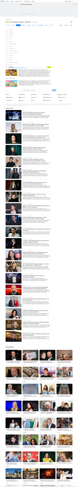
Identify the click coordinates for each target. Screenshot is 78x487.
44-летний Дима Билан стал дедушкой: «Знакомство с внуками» (36, 229)
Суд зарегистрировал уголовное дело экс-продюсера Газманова (34, 276)
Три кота (10, 36)
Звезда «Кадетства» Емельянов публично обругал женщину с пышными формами (36, 323)
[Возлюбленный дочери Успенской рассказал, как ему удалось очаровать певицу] (47, 392)
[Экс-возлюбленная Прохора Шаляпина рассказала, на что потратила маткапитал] (47, 459)
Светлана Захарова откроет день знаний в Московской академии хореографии (34, 113)
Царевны (10, 29)
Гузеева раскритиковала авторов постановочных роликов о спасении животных (35, 311)
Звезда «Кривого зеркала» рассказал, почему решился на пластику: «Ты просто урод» (34, 218)
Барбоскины (11, 32)
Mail (1, 486)
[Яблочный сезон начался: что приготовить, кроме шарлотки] (64, 442)
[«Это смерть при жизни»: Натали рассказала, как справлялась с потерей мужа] (64, 392)
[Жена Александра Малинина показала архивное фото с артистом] (47, 425)
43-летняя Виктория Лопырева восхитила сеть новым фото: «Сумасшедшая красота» (35, 183)
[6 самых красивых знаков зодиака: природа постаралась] (30, 476)
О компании (5, 486)
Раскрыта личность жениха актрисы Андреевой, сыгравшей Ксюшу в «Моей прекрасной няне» (35, 288)
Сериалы (66, 25)
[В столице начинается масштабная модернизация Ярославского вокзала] (13, 476)
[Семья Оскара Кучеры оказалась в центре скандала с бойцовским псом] (13, 358)
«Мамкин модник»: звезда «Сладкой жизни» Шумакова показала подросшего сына (34, 148)
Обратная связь (73, 486)
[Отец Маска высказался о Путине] (64, 459)
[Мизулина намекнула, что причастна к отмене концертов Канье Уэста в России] (13, 409)
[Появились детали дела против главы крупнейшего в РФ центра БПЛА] (64, 358)
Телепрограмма (8, 19)
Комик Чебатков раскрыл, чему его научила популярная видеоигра (34, 194)
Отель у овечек (12, 48)
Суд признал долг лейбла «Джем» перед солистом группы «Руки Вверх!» (36, 334)
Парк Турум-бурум (12, 43)
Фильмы (60, 25)
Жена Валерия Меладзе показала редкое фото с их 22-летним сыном (36, 299)
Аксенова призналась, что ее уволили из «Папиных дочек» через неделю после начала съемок (36, 136)
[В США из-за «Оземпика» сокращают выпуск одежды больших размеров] (30, 425)
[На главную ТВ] (3, 1)
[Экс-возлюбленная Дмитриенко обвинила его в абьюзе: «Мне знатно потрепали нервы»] (47, 375)
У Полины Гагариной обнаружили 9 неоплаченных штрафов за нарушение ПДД (36, 241)
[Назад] (74, 4)
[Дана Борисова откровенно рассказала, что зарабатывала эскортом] (64, 476)
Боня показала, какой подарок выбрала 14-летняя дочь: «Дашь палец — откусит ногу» (36, 264)
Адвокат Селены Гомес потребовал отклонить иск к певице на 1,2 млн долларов (36, 206)
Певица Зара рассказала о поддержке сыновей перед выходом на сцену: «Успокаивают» (35, 253)
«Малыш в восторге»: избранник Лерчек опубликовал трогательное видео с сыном (34, 160)
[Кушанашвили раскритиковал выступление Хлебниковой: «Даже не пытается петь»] (30, 409)
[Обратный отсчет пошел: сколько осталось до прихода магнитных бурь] (47, 476)
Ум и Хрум (11, 41)
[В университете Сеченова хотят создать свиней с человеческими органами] (30, 375)
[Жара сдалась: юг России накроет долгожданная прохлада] (64, 425)
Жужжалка (11, 34)
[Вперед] (76, 4)
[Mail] (1, 1)
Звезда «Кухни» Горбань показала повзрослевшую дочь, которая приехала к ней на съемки (36, 125)
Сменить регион (34, 22)
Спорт (71, 25)
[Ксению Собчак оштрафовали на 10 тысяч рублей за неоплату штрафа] (30, 459)
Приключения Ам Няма (13, 52)
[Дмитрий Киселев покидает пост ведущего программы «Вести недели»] (13, 375)
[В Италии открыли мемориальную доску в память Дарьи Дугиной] (30, 392)
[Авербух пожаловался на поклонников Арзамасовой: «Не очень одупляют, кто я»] (47, 358)
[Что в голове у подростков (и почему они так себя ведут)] (64, 375)
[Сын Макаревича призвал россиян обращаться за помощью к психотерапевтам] (47, 442)
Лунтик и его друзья (13, 50)
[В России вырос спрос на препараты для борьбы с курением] (13, 459)
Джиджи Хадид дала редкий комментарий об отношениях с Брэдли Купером (34, 171)
